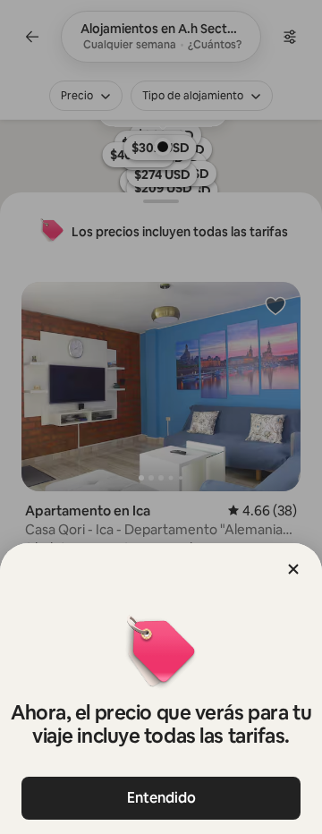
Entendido (161, 797)
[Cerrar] (293, 569)
